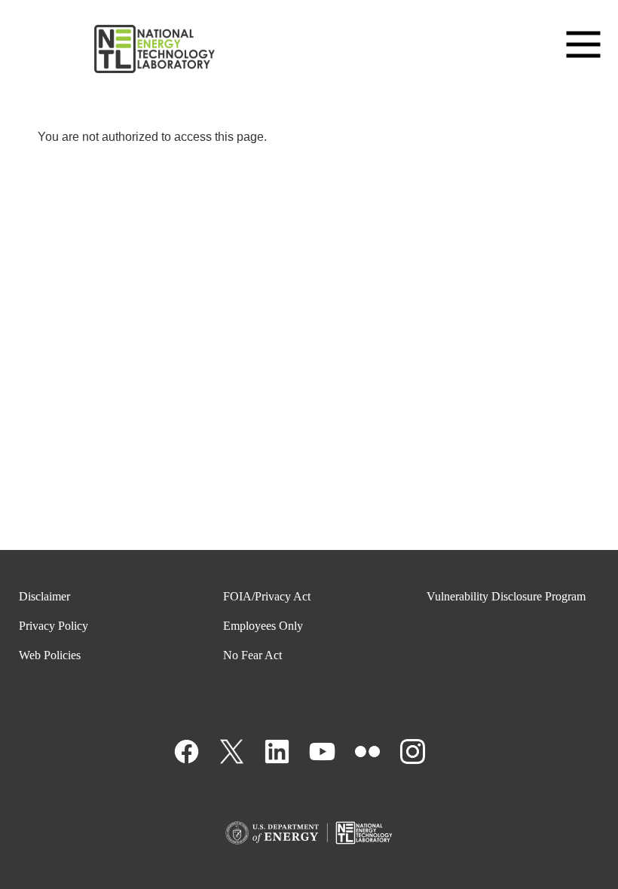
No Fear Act (252, 655)
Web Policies (50, 655)
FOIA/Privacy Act (267, 596)
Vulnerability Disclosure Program (506, 596)
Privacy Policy (53, 625)
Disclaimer (44, 596)
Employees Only (263, 625)
